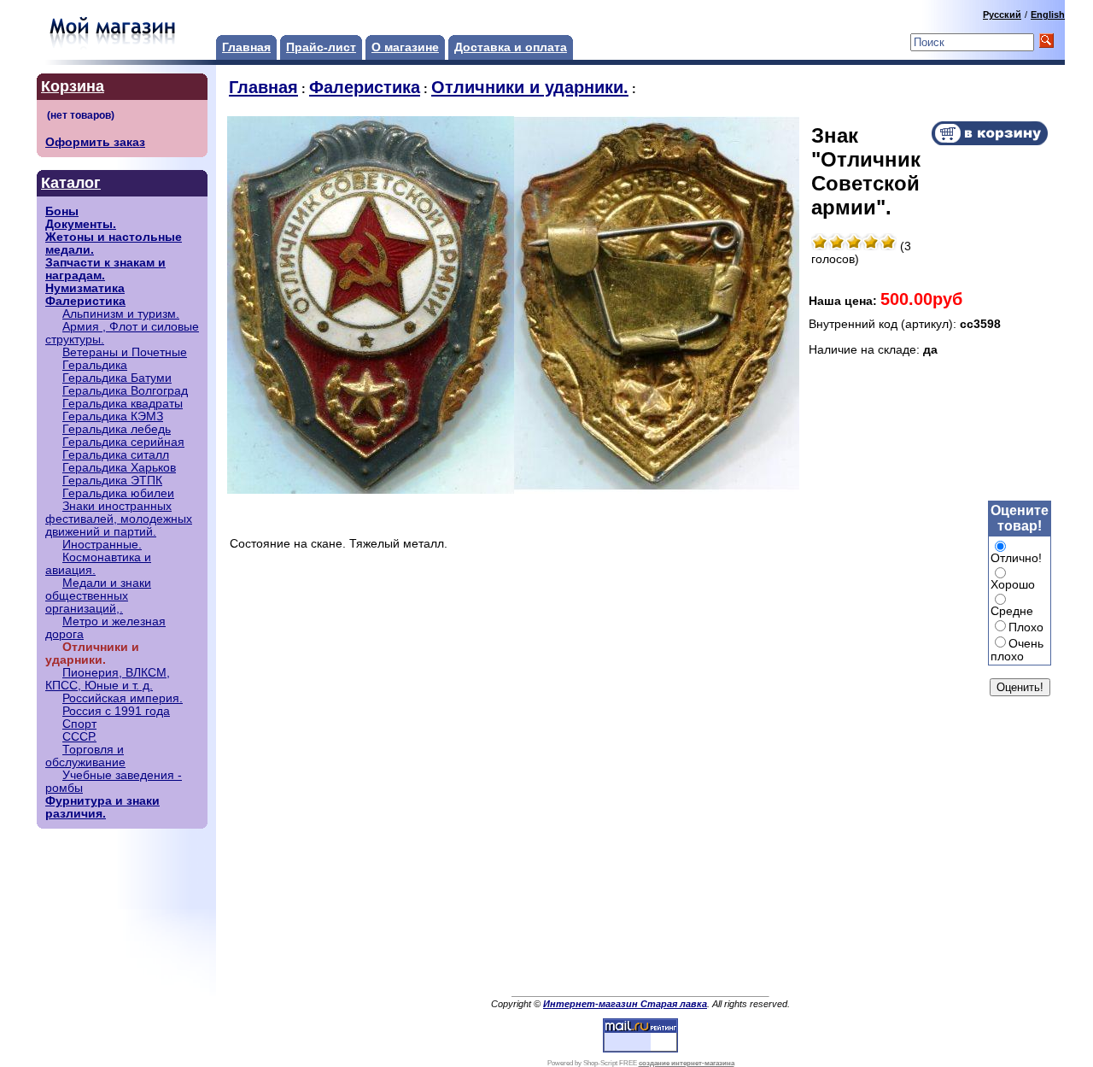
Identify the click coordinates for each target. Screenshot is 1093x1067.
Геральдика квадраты (122, 403)
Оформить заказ (95, 142)
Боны (62, 211)
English (1048, 14)
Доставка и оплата (510, 47)
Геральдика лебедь (116, 429)
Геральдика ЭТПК (112, 480)
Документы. (80, 224)
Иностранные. (102, 544)
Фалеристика (85, 301)
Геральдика (94, 365)
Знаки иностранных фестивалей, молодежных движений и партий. (118, 519)
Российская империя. (122, 698)
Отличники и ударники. (529, 87)
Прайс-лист (321, 47)
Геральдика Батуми (117, 378)
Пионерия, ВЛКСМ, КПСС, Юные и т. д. (107, 679)
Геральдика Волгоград (125, 390)
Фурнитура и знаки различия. (102, 807)
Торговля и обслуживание (85, 756)
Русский (1002, 14)
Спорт (79, 724)
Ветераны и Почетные (124, 352)
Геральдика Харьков (119, 467)
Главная (246, 47)
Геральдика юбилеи (118, 493)
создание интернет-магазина (686, 1063)
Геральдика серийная (123, 442)
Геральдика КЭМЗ (112, 416)
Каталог (71, 182)
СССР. (79, 736)
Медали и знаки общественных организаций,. (98, 596)
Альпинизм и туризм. (120, 314)
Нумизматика (85, 288)
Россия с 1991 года (116, 711)
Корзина (72, 86)
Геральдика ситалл (115, 454)
